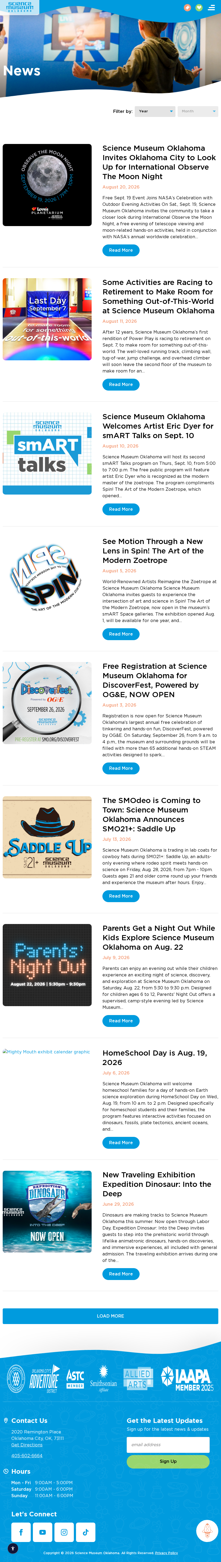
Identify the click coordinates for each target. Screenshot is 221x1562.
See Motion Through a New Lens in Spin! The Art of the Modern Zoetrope (153, 551)
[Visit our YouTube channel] (42, 1532)
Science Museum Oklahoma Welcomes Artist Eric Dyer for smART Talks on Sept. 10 (157, 426)
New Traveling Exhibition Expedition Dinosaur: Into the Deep (156, 1184)
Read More (121, 250)
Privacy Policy (166, 1553)
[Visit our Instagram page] (64, 1532)
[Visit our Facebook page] (21, 1532)
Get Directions (27, 1445)
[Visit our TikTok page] (85, 1532)
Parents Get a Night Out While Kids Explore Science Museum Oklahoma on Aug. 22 (158, 938)
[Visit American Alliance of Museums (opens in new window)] (16, 1379)
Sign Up (168, 1461)
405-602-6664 (27, 1456)
